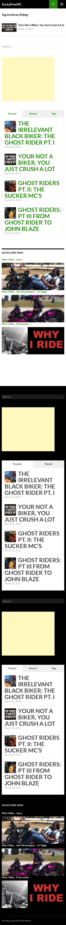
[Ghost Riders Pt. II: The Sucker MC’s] (10, 185)
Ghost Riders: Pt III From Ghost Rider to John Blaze (33, 219)
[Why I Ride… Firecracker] (33, 340)
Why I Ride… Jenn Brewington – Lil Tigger (24, 291)
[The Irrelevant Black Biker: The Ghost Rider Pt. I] (10, 126)
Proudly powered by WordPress (16, 920)
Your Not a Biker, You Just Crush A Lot (41, 25)
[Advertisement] (28, 79)
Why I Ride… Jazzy (12, 259)
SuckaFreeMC (12, 4)
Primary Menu (62, 4)
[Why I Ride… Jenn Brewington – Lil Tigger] (33, 308)
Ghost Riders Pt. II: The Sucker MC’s (32, 189)
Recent (33, 113)
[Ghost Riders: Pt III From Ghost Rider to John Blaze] (10, 212)
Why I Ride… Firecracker (15, 323)
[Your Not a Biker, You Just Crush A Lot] (10, 159)
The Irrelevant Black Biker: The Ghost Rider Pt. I (30, 133)
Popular (12, 113)
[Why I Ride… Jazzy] (33, 276)
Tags (54, 113)
